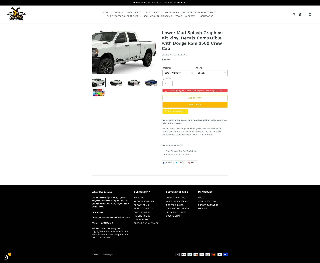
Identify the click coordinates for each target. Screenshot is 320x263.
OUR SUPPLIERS (142, 219)
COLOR (199, 68)
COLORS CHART (174, 216)
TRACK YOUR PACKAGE (177, 201)
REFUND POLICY (142, 216)
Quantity (166, 78)
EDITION (166, 68)
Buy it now (195, 105)
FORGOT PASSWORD (208, 205)
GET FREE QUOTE (174, 205)
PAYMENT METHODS (144, 201)
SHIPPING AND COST (176, 198)
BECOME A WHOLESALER (146, 223)
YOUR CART (204, 208)
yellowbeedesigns (106, 254)
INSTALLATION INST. (176, 212)
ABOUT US (139, 198)
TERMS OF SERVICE (143, 208)
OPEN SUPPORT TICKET (177, 208)
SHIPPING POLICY (142, 212)
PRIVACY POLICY (142, 205)
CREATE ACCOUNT (207, 201)
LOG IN (201, 198)
